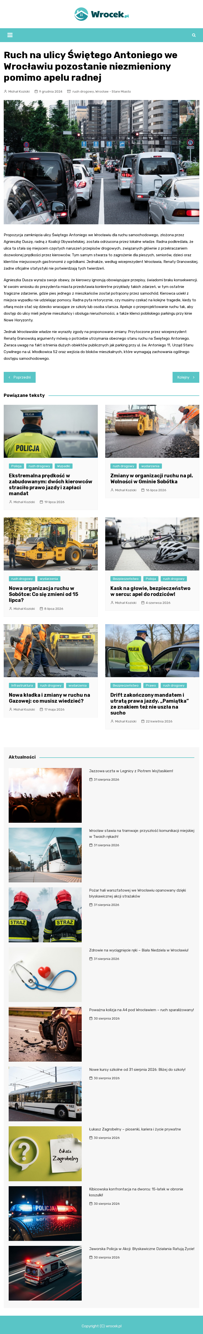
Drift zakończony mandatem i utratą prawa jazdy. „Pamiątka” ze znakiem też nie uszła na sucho (149, 704)
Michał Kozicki (19, 91)
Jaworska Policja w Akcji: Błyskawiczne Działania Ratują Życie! (141, 1249)
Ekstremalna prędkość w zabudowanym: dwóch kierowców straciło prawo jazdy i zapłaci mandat (50, 484)
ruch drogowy (83, 91)
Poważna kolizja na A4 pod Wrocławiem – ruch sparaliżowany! (141, 1010)
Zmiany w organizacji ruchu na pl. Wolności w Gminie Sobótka (151, 479)
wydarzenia (150, 466)
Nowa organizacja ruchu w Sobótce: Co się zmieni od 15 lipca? (43, 594)
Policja (16, 466)
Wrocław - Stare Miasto (113, 91)
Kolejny (183, 377)
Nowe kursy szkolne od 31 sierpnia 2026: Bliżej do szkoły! (137, 1069)
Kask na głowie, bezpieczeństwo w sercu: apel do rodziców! (150, 591)
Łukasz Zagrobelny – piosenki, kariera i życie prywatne (135, 1129)
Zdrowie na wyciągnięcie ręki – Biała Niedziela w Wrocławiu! (138, 950)
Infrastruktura (22, 685)
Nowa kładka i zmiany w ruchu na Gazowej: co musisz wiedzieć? (49, 698)
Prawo (151, 685)
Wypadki (63, 466)
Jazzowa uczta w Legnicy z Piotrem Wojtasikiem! (131, 771)
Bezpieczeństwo (126, 579)
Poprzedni (22, 377)
